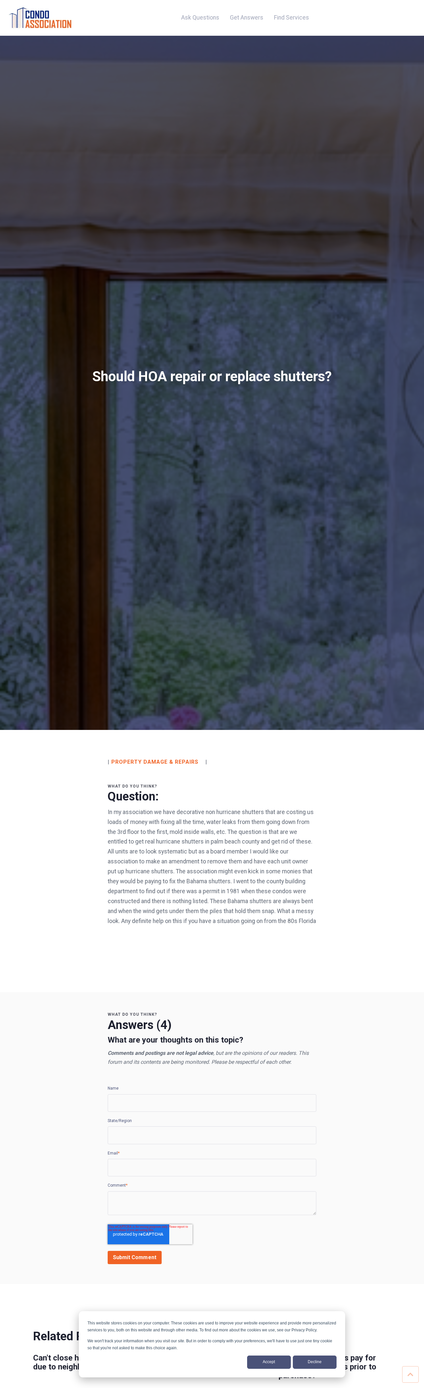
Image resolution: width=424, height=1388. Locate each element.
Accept (269, 1362)
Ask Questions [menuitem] (200, 17)
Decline (315, 1362)
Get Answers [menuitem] (246, 17)
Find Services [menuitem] (291, 17)
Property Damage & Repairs (154, 762)
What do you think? (132, 786)
